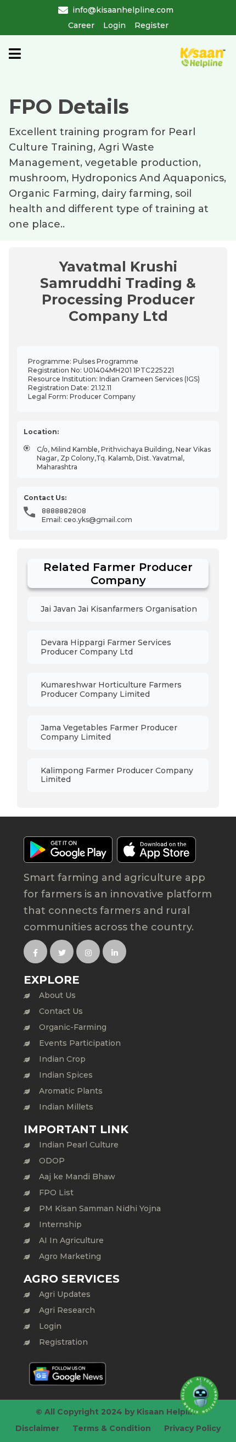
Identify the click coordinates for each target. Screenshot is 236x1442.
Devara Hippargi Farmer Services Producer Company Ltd (106, 647)
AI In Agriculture (71, 1240)
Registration (63, 1342)
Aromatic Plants (71, 1091)
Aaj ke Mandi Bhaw (77, 1177)
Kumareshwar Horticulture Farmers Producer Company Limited (111, 689)
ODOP (52, 1161)
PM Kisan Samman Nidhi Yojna (100, 1208)
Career (81, 25)
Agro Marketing (70, 1256)
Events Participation (80, 1043)
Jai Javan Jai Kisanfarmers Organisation (119, 609)
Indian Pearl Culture (79, 1145)
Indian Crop (62, 1059)
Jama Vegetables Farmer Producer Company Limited (109, 732)
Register (151, 25)
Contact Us (61, 1011)
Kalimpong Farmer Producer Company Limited (117, 775)
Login (114, 25)
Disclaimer (37, 1428)
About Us (57, 995)
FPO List (56, 1192)
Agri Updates (65, 1294)
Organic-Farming (72, 1027)
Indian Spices (66, 1075)
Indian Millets (66, 1107)
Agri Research (67, 1310)
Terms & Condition (111, 1428)
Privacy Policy (192, 1428)
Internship (60, 1224)
